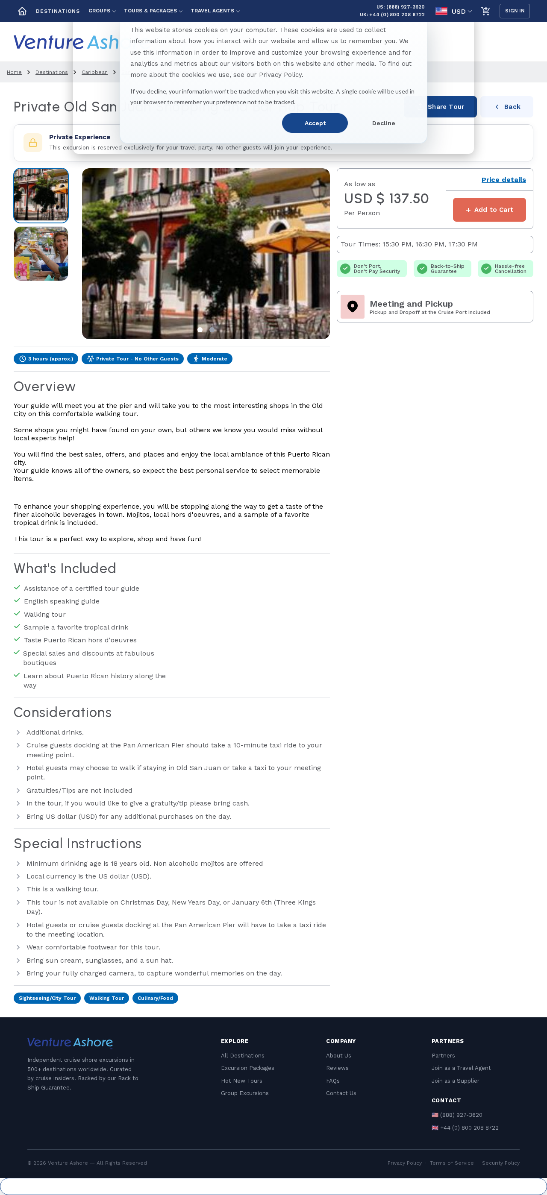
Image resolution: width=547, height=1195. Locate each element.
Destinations (58, 11)
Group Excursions (245, 1093)
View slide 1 (200, 329)
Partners (443, 1055)
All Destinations (243, 1055)
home (14, 72)
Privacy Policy (405, 1163)
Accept (315, 123)
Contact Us (341, 1093)
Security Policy (501, 1163)
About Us (338, 1055)
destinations (51, 72)
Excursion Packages (247, 1068)
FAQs (333, 1081)
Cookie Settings (274, 1186)
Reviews (337, 1068)
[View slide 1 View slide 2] (206, 253)
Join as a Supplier (455, 1081)
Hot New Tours (241, 1081)
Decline (383, 123)
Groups (99, 11)
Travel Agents (212, 11)
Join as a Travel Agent (461, 1068)
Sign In (515, 11)
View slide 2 (212, 329)
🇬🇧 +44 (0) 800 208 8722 (465, 1128)
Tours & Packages (150, 11)
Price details (504, 180)
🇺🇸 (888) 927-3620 (457, 1115)
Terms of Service (452, 1163)
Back (512, 107)
